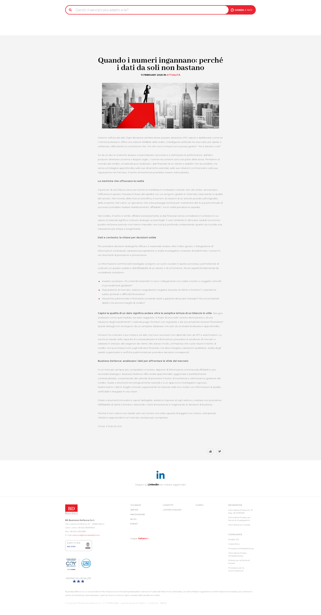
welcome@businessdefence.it (86, 535)
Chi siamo (135, 505)
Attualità (173, 74)
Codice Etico (234, 544)
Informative (235, 505)
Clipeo (199, 505)
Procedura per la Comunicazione (236, 569)
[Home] (74, 1)
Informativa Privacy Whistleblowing (237, 554)
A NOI (243, 10)
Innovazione (137, 514)
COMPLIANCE (235, 534)
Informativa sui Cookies (239, 524)
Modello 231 (233, 539)
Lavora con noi (172, 509)
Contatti (168, 505)
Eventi (133, 523)
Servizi (134, 509)
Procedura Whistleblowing (241, 548)
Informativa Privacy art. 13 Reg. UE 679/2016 (240, 511)
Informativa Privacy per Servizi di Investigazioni (239, 518)
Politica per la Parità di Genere (239, 561)
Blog (133, 519)
